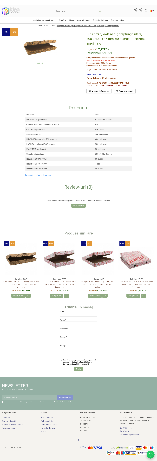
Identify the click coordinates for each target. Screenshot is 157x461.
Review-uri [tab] (78, 187)
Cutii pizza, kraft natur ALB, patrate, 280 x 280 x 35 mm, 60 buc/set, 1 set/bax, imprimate (98, 284)
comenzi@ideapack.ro (131, 435)
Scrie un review (78, 205)
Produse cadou (117, 20)
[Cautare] (100, 11)
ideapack (13, 447)
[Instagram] (78, 440)
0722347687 (127, 428)
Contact (5, 431)
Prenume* (64, 329)
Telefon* (63, 337)
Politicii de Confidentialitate (79, 362)
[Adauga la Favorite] (28, 296)
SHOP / (46, 26)
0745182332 (127, 431)
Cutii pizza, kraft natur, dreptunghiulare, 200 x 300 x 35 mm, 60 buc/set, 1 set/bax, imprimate (21, 284)
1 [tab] (38, 63)
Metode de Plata (47, 418)
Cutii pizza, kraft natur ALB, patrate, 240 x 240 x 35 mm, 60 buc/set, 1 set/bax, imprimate (59, 284)
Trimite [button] (78, 369)
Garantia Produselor (49, 425)
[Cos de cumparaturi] (145, 10)
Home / (40, 26)
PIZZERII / (52, 26)
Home (71, 20)
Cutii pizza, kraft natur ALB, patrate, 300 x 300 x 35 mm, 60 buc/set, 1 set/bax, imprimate (136, 284)
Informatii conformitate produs (38, 175)
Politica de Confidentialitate (63, 402)
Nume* (63, 320)
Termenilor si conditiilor (71, 364)
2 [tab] (42, 63)
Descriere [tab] (78, 107)
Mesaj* (63, 346)
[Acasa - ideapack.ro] (14, 11)
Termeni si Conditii (9, 421)
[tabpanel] (40, 47)
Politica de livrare (8, 428)
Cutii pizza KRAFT (21, 279)
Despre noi (6, 418)
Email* (62, 311)
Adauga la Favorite (100, 91)
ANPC (43, 431)
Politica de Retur (47, 421)
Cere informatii (83, 20)
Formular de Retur (100, 20)
